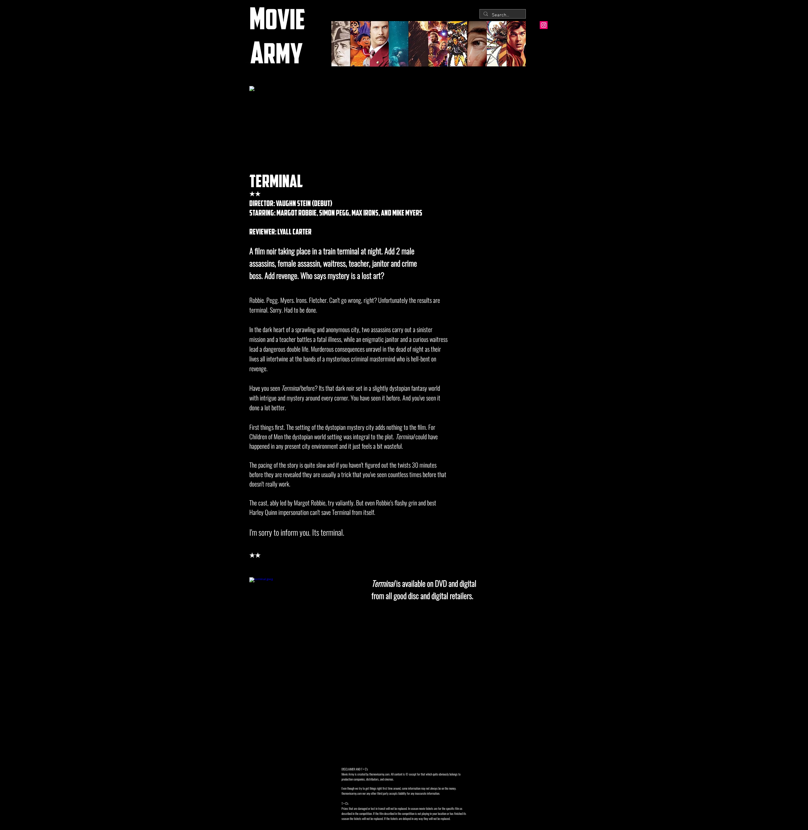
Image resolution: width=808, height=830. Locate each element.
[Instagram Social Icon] (544, 25)
